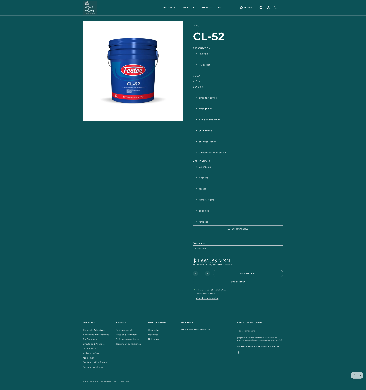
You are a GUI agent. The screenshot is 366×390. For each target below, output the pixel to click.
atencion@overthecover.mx (196, 329)
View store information (207, 298)
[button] (261, 8)
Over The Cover (97, 381)
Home (195, 26)
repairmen (88, 357)
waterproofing (91, 353)
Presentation (199, 243)
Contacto (153, 330)
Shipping (209, 265)
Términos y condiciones (128, 343)
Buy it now (238, 282)
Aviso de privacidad (126, 334)
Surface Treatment (93, 367)
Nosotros (153, 334)
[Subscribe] (281, 331)
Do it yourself (90, 348)
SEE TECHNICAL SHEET (238, 229)
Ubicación (153, 339)
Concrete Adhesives (94, 330)
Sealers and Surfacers (95, 362)
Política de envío (124, 330)
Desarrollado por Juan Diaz (117, 381)
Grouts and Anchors (94, 343)
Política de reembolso (127, 339)
